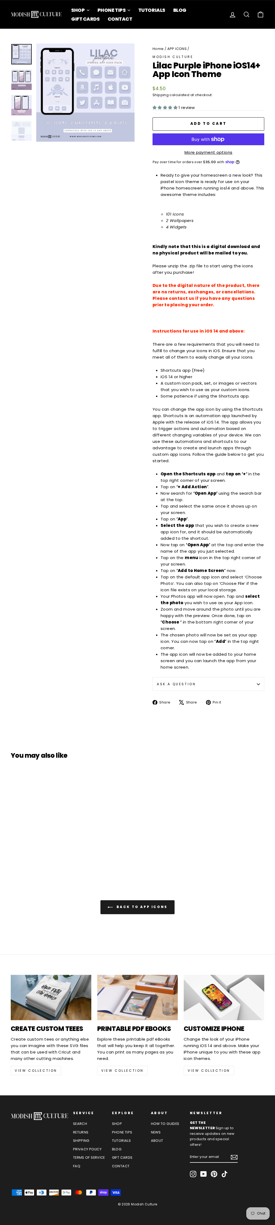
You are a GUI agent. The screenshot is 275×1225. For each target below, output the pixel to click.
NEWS (156, 1132)
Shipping (161, 95)
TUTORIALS (151, 10)
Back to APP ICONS (141, 907)
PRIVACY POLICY (87, 1149)
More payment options (208, 152)
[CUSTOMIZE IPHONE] (224, 997)
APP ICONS (177, 48)
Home (158, 48)
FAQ (76, 1166)
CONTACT (120, 19)
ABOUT (157, 1140)
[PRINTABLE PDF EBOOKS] (137, 997)
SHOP (78, 10)
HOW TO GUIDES (165, 1123)
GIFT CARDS (85, 19)
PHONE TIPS (111, 10)
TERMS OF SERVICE (89, 1157)
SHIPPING (81, 1140)
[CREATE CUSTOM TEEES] (51, 997)
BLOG (179, 10)
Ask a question (176, 684)
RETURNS (81, 1132)
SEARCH (80, 1123)
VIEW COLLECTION (36, 1070)
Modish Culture (173, 56)
